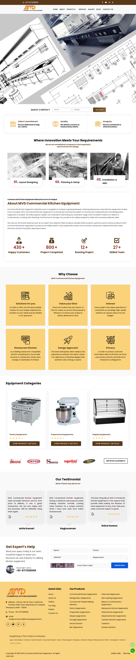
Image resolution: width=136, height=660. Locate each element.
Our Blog (51, 605)
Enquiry (51, 609)
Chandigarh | (114, 640)
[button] (2, 59)
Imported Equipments (115, 461)
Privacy (110, 347)
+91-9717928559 (31, 2)
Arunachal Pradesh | (50, 640)
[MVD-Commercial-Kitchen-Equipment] (33, 8)
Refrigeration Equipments (80, 598)
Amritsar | (27, 640)
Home (55, 9)
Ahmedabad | (19, 640)
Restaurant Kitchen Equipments (114, 608)
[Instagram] (109, 2)
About (62, 9)
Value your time (68, 303)
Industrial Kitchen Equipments (113, 616)
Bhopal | (91, 640)
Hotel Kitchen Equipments (112, 612)
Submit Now (119, 565)
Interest (110, 303)
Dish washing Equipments (112, 598)
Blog (98, 9)
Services (82, 9)
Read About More (39, 228)
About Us (52, 598)
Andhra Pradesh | (37, 640)
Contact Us (108, 9)
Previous (10, 410)
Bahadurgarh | (68, 640)
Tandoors (105, 623)
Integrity (107, 121)
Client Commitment (28, 121)
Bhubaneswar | (99, 640)
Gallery (91, 9)
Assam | (60, 640)
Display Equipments (101, 434)
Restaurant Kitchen (25, 347)
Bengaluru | (77, 640)
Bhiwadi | (85, 640)
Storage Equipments (78, 619)
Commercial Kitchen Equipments (83, 594)
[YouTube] (106, 2)
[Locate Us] (112, 2)
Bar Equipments (76, 627)
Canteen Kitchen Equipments (113, 619)
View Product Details (24, 443)
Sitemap (126, 653)
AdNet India (116, 653)
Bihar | (107, 640)
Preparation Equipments (62, 434)
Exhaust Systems (108, 627)
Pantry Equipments (18, 434)
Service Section (76, 623)
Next (126, 410)
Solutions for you (25, 303)
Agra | (12, 640)
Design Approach (68, 347)
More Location (15, 643)
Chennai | (122, 640)
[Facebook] (102, 2)
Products (71, 9)
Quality (64, 121)
